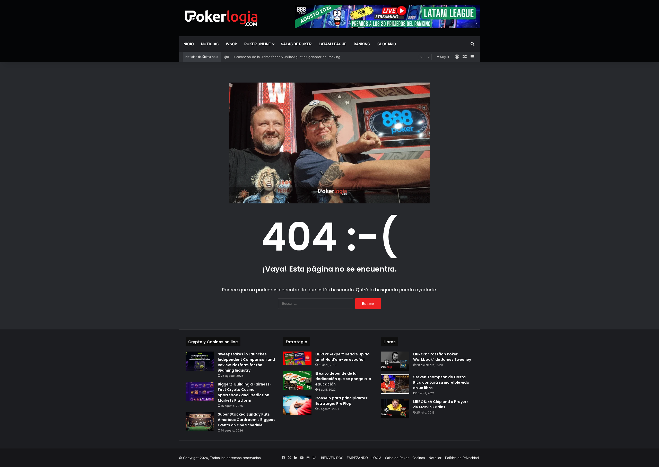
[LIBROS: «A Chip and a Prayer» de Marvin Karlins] (395, 408)
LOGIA (376, 458)
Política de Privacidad (462, 458)
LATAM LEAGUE (332, 44)
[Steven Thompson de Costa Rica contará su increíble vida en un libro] (395, 384)
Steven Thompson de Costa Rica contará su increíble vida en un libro (441, 382)
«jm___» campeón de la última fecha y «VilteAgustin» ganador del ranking (281, 57)
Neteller (435, 458)
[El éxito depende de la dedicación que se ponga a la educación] (297, 380)
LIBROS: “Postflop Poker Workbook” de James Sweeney (442, 357)
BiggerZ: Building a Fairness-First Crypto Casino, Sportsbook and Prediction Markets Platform (245, 392)
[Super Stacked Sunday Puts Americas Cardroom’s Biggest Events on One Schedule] (200, 421)
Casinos (418, 458)
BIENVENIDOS (332, 458)
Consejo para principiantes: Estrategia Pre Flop (341, 401)
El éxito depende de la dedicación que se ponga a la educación (343, 379)
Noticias (210, 44)
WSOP (231, 44)
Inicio (188, 44)
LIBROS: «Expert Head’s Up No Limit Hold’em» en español (342, 357)
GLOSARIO (386, 44)
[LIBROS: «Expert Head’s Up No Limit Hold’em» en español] (297, 358)
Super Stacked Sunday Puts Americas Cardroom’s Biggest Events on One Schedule (246, 420)
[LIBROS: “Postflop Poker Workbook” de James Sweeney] (395, 361)
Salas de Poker (296, 44)
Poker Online (257, 44)
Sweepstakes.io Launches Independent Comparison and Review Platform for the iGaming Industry (246, 362)
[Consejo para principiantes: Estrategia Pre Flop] (297, 405)
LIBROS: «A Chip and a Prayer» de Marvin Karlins (440, 404)
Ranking (362, 44)
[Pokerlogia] (221, 18)
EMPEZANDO (357, 458)
